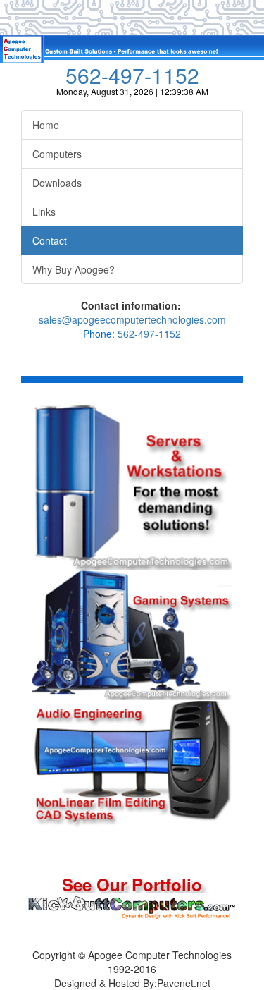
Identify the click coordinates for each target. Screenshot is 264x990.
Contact (49, 240)
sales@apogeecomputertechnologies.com (132, 319)
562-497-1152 (132, 75)
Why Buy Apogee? (73, 269)
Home (45, 125)
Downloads (57, 183)
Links (44, 211)
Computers (57, 154)
